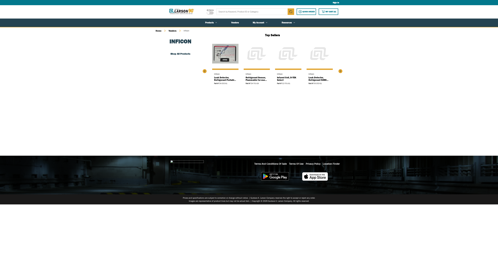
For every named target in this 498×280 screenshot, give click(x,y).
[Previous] (205, 71)
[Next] (340, 71)
